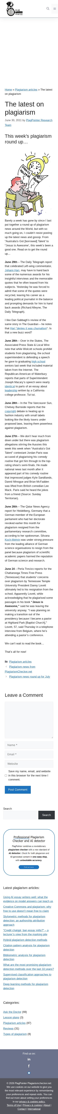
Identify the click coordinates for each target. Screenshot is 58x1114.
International (34, 1108)
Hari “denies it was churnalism (28, 328)
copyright (10, 411)
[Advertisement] (29, 48)
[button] (47, 9)
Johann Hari (12, 270)
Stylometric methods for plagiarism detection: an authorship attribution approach (24, 920)
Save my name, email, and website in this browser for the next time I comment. (29, 775)
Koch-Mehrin (12, 539)
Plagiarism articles (26, 89)
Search (7, 808)
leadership (11, 390)
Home (8, 89)
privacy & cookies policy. (32, 1101)
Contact (22, 1108)
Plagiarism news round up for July (29, 676)
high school (38, 361)
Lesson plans (11, 1017)
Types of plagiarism (15, 1034)
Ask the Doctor (12, 1012)
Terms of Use (14, 1105)
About (47, 1105)
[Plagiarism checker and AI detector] (29, 869)
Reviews (8, 1028)
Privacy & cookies (32, 1105)
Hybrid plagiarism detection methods (25, 939)
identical (10, 386)
